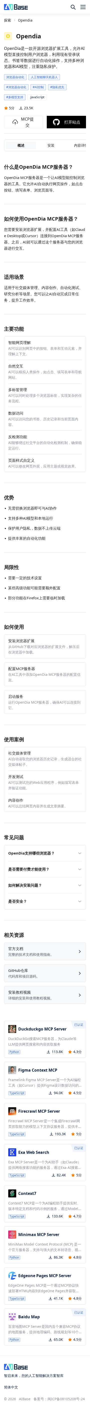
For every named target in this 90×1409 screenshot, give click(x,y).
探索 (7, 20)
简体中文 (11, 1387)
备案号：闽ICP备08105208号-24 (59, 1398)
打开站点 (72, 122)
